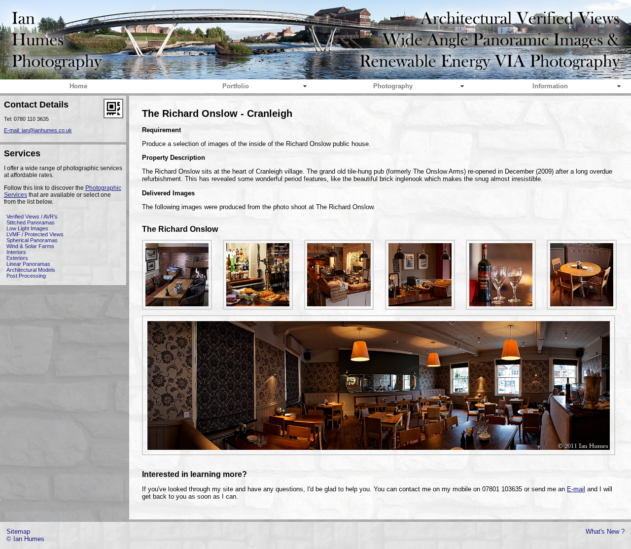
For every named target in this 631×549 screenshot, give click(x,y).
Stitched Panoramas (30, 222)
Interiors (16, 252)
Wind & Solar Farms (30, 246)
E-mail (576, 489)
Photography (393, 86)
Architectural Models (30, 270)
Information (550, 86)
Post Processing (26, 276)
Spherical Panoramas (32, 240)
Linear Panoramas (28, 264)
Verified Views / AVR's (32, 217)
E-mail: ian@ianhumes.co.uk (38, 130)
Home (78, 86)
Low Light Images (27, 228)
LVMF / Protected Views (35, 234)
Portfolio (235, 86)
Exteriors (17, 258)
